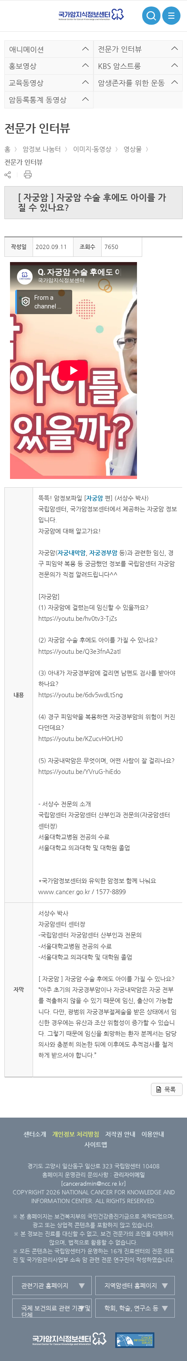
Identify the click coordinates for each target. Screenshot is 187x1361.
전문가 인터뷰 (23, 162)
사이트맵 (95, 1144)
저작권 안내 (120, 1134)
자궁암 (94, 498)
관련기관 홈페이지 (44, 1285)
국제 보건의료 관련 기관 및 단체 (55, 1311)
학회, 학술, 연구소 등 (131, 1308)
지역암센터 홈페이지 (130, 1285)
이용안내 (152, 1134)
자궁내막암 (71, 552)
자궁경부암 (103, 552)
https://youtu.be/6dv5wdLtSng (80, 694)
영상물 (133, 149)
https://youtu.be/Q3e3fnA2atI (79, 651)
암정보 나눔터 (42, 149)
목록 (170, 1089)
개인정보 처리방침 (75, 1134)
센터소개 (34, 1134)
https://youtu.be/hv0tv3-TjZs (77, 618)
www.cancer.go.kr (64, 891)
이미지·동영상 (92, 149)
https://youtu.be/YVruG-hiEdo (79, 771)
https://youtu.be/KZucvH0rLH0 (80, 738)
